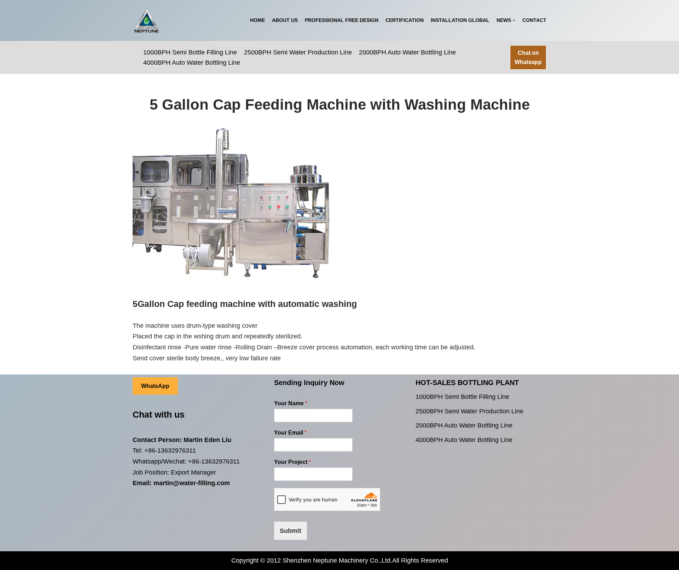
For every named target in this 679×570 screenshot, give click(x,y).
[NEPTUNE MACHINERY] (147, 20)
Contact (534, 20)
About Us (285, 20)
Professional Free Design (341, 20)
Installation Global (460, 20)
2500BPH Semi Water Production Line (298, 52)
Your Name (290, 403)
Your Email (290, 433)
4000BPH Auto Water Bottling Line (191, 62)
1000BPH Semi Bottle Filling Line (190, 52)
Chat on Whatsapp (528, 57)
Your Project (292, 462)
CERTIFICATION (404, 20)
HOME (257, 20)
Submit (290, 530)
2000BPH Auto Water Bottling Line (407, 52)
